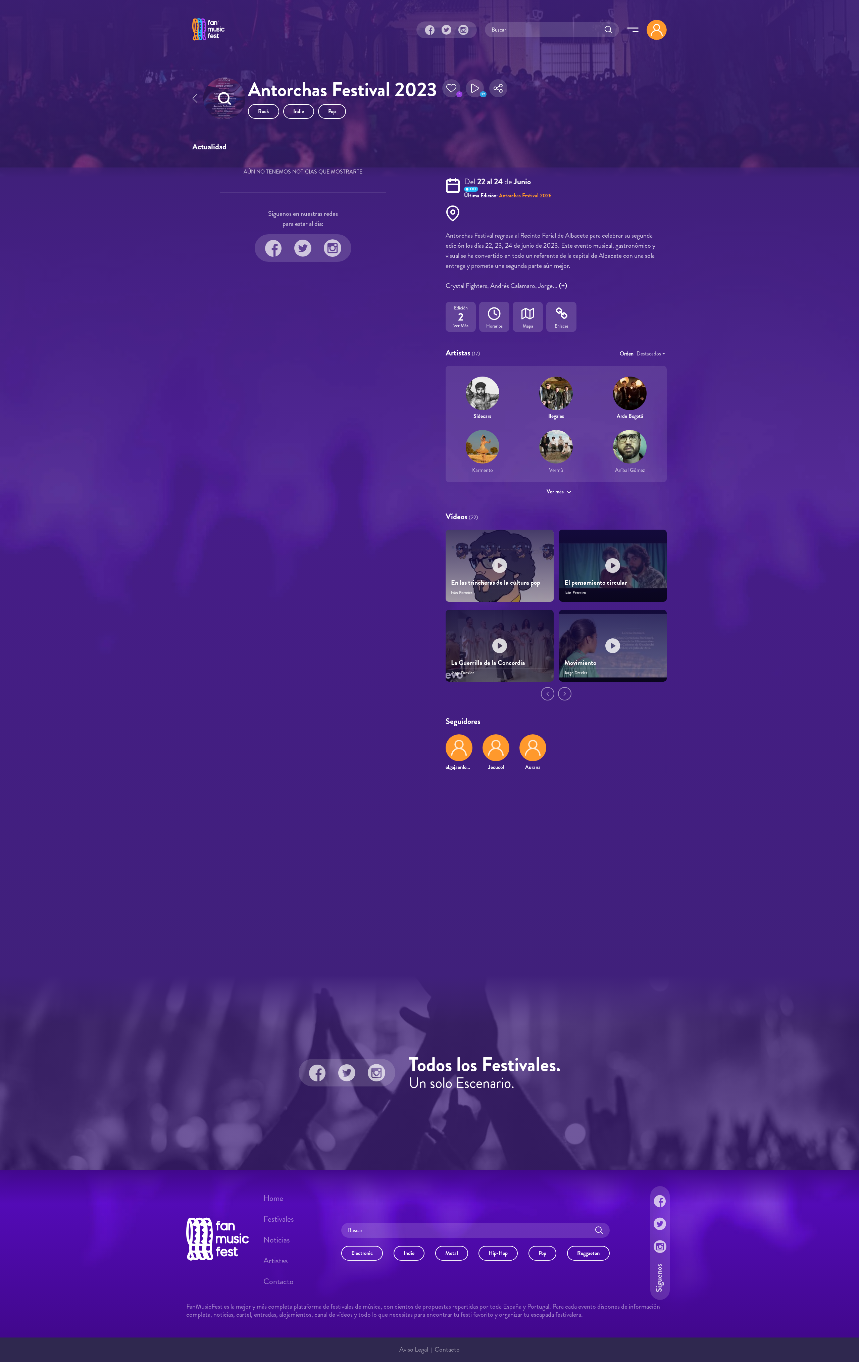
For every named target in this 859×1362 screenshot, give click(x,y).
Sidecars (482, 416)
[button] (451, 90)
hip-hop (498, 1253)
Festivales (278, 1219)
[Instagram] (463, 30)
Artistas (275, 1260)
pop (332, 111)
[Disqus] (429, 873)
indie (298, 111)
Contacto (278, 1281)
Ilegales (556, 416)
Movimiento (580, 663)
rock (263, 111)
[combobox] (651, 354)
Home (273, 1198)
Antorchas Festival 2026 (525, 195)
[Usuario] (657, 30)
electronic (362, 1253)
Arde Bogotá (630, 416)
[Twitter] (447, 30)
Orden (627, 353)
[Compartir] (498, 90)
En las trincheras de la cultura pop (495, 582)
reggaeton (588, 1253)
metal (451, 1253)
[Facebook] (430, 30)
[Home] (208, 41)
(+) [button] (563, 286)
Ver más (555, 491)
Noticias (276, 1240)
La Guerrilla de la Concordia (488, 663)
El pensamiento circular (595, 582)
